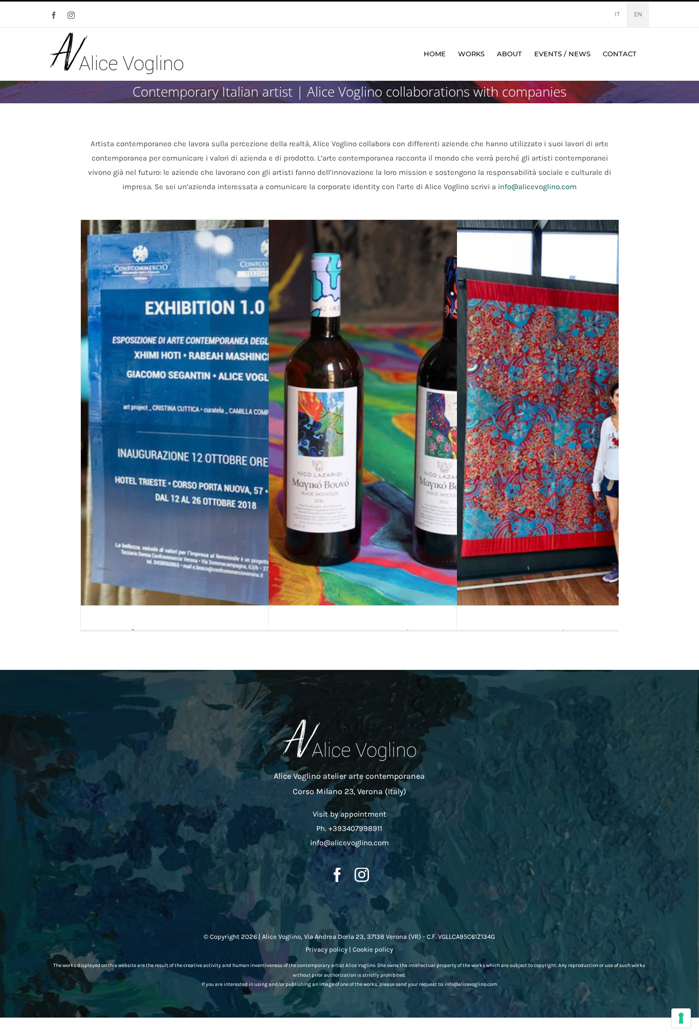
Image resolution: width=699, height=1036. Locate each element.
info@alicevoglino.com (537, 186)
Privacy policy (326, 949)
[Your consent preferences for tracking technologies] (681, 1018)
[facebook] (337, 875)
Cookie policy (373, 949)
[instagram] (362, 875)
